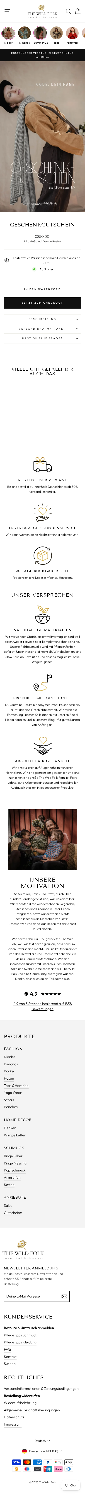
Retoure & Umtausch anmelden (29, 1328)
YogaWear (72, 42)
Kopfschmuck (15, 1170)
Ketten (9, 1184)
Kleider (8, 42)
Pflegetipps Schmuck (20, 1335)
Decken (10, 1128)
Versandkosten (52, 241)
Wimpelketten (15, 1135)
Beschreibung (43, 319)
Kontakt (10, 1356)
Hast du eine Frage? (42, 338)
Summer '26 (40, 42)
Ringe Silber (13, 1156)
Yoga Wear (13, 1092)
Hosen (9, 1078)
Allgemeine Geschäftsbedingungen (32, 1410)
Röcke (9, 1071)
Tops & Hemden (16, 1085)
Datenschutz (14, 1417)
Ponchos (11, 1107)
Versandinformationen (42, 328)
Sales (8, 1205)
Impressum (13, 1424)
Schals (9, 1099)
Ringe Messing (15, 1163)
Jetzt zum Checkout (42, 302)
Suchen (10, 1363)
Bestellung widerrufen (22, 1395)
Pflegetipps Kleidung (20, 1342)
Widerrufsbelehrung (20, 1402)
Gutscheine (13, 1212)
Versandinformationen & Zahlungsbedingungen (41, 1388)
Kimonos (24, 42)
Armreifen (12, 1177)
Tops (56, 42)
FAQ (7, 1349)
